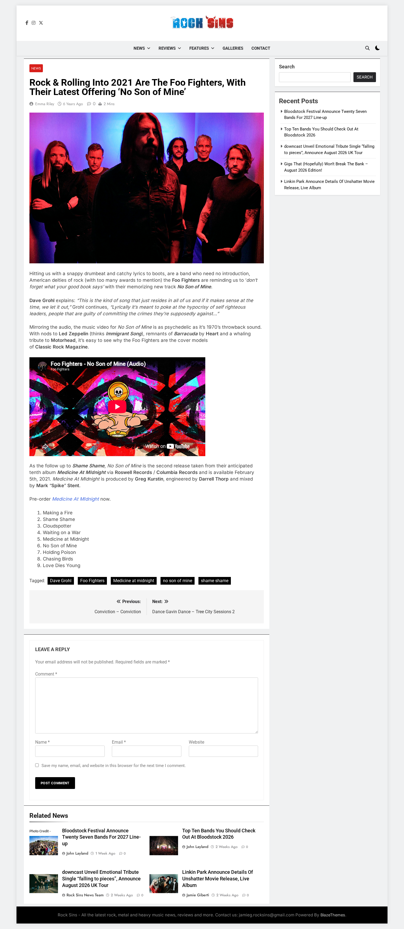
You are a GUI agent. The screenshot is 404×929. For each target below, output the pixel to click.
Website (196, 742)
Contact (260, 48)
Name (42, 742)
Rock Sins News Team (85, 895)
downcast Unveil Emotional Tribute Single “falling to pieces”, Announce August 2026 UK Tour (101, 878)
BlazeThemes (332, 915)
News (139, 48)
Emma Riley (44, 104)
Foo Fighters (92, 580)
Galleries (233, 48)
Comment (46, 674)
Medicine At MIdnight (75, 499)
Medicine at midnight (133, 580)
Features (199, 48)
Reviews (167, 48)
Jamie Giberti (198, 895)
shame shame (214, 580)
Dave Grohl (60, 580)
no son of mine (177, 580)
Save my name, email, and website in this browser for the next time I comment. (113, 765)
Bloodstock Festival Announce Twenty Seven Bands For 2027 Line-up (101, 837)
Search (287, 66)
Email (119, 742)
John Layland (77, 853)
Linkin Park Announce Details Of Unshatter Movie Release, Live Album (217, 878)
